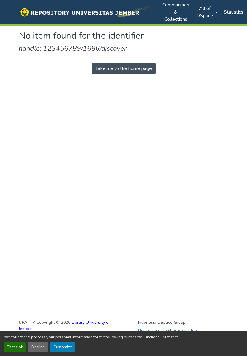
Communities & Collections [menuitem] (175, 12)
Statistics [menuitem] (233, 12)
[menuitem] (206, 12)
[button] (87, 12)
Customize (62, 347)
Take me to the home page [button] (123, 68)
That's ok (15, 347)
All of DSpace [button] (204, 12)
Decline (38, 347)
